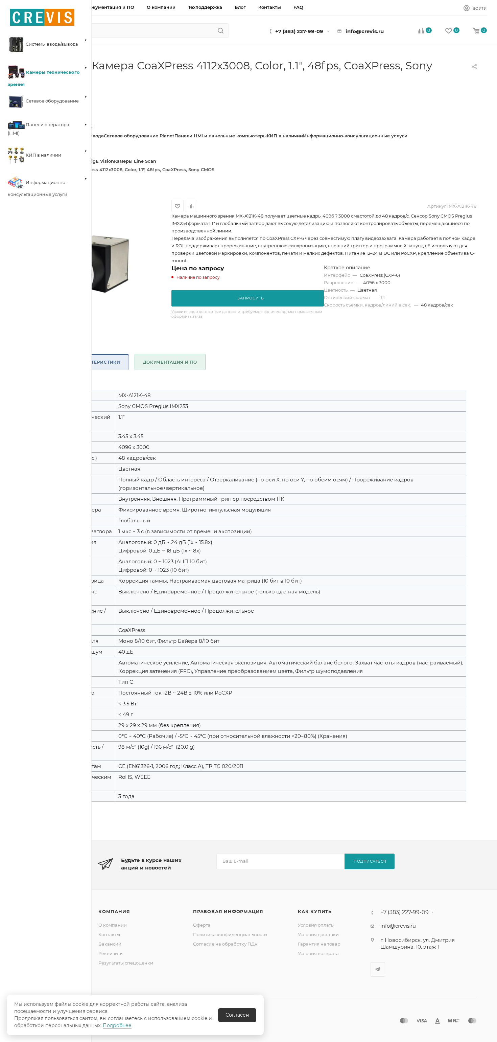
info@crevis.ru (365, 31)
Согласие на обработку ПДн (225, 944)
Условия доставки (318, 934)
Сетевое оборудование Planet (139, 135)
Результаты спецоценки (125, 963)
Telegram (378, 969)
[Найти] (220, 30)
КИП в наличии (285, 135)
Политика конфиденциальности (230, 934)
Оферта (202, 925)
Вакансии (109, 944)
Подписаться (370, 861)
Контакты (109, 934)
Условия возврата (318, 953)
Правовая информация (228, 911)
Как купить (315, 911)
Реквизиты (110, 953)
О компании (112, 925)
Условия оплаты (316, 925)
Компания (114, 911)
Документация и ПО (170, 362)
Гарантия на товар (319, 944)
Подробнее (117, 1025)
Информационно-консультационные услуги (355, 135)
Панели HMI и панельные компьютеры (220, 135)
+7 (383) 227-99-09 (299, 31)
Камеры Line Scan (135, 161)
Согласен (237, 1015)
